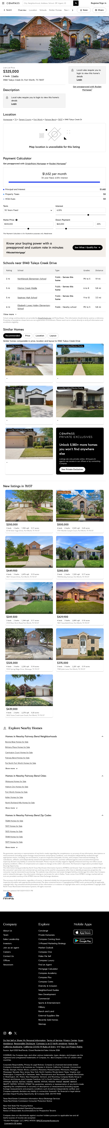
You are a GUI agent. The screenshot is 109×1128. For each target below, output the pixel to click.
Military (41, 1007)
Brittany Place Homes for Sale (17, 747)
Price (27, 335)
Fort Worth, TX (31, 80)
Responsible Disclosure (24, 1043)
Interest (59, 206)
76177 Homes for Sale (14, 842)
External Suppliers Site (48, 1015)
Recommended (12, 335)
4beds (6, 76)
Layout (53, 335)
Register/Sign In (98, 3)
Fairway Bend (50, 120)
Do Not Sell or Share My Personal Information (24, 1040)
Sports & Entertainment (49, 1003)
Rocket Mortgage (57, 163)
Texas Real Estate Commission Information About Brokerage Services (31, 1098)
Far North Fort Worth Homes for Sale (20, 763)
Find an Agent (45, 964)
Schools (43, 10)
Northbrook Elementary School (32, 279)
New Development (47, 994)
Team (5, 935)
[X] (16, 1032)
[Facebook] (11, 1032)
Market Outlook (45, 947)
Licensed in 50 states (13, 1123)
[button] (3, 3)
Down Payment (63, 220)
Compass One (45, 952)
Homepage (7, 120)
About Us (7, 930)
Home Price (8, 220)
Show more (10, 768)
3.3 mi (98, 297)
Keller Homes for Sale (14, 797)
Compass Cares (45, 981)
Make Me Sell (44, 956)
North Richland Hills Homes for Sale (20, 803)
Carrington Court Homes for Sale (19, 753)
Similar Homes (55, 10)
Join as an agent (11, 947)
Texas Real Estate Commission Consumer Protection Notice (27, 1101)
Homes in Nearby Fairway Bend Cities (25, 776)
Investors (7, 943)
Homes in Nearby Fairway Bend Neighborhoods (31, 736)
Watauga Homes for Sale (15, 781)
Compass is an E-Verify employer (51, 1043)
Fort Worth (38, 120)
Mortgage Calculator (48, 969)
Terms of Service (54, 1040)
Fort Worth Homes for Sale (16, 792)
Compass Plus (44, 977)
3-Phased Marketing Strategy (52, 943)
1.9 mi (97, 279)
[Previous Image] (8, 359)
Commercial (43, 998)
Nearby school (69, 307)
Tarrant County (25, 120)
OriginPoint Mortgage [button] (35, 163)
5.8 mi (98, 288)
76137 (41, 80)
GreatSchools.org (44, 318)
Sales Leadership (11, 939)
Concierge (43, 930)
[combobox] (48, 3)
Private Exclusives (46, 935)
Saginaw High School (27, 297)
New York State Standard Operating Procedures (23, 1108)
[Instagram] (6, 1032)
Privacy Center (70, 1040)
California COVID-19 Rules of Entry (39, 1046)
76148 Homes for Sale (14, 837)
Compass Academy (47, 973)
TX (15, 120)
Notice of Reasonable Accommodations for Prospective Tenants (29, 1111)
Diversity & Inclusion (47, 986)
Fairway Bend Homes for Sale (17, 758)
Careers (7, 952)
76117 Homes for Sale (13, 826)
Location (33, 10)
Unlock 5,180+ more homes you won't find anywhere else (78, 449)
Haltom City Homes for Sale (16, 787)
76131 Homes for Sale (13, 831)
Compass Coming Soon (49, 939)
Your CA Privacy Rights (71, 1046)
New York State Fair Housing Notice (18, 1106)
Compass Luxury (46, 960)
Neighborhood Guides (48, 990)
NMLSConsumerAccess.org (47, 1121)
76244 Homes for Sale (14, 821)
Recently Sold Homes (48, 1020)
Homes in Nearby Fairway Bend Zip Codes (28, 815)
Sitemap (42, 1024)
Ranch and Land (46, 1011)
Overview (22, 10)
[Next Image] (50, 359)
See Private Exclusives (72, 469)
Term (5, 206)
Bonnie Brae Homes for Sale (16, 742)
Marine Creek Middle (27, 288)
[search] (76, 3)
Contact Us (8, 956)
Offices (6, 960)
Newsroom (8, 964)
